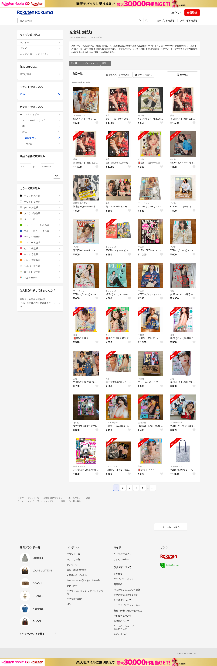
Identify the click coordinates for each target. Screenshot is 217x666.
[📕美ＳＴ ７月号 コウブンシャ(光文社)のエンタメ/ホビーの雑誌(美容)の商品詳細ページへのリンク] (150, 451)
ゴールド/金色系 (31, 271)
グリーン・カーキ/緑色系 (36, 225)
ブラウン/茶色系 (31, 213)
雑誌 (104, 63)
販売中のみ (111, 74)
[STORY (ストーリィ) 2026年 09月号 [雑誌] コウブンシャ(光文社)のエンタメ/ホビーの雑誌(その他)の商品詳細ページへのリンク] (183, 144)
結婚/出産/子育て (80, 203)
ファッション (79, 115)
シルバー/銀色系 (31, 265)
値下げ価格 (25, 74)
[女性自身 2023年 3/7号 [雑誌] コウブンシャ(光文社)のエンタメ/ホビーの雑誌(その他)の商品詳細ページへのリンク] (86, 407)
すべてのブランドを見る (32, 633)
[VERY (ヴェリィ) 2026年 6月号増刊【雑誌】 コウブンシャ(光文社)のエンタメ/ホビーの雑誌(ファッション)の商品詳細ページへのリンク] (183, 407)
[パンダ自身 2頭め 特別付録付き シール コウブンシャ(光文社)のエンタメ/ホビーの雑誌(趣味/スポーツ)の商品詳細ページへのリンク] (86, 451)
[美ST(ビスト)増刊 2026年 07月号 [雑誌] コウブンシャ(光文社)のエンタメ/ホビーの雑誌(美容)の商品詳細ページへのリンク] (183, 363)
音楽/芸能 (142, 422)
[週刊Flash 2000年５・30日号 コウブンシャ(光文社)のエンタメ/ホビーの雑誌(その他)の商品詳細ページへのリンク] (86, 232)
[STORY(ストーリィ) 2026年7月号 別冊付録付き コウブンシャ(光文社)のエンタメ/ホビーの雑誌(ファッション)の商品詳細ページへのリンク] (86, 100)
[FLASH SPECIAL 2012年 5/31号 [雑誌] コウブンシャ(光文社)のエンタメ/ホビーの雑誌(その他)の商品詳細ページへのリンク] (150, 232)
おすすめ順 (124, 74)
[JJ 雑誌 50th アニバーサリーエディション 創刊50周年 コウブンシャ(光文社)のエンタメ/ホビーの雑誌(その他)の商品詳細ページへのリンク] (150, 319)
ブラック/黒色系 (31, 195)
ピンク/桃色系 (30, 248)
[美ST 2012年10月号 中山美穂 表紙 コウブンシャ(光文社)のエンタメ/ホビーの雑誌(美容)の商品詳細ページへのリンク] (183, 275)
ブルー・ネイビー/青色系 (36, 230)
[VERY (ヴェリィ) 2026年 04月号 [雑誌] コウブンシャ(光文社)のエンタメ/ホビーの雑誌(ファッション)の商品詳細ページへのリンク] (118, 275)
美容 (107, 115)
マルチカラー (30, 277)
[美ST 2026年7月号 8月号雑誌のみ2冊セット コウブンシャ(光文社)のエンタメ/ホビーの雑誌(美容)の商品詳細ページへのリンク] (118, 363)
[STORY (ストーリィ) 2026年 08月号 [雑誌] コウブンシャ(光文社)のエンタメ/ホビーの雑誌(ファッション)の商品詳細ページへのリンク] (118, 232)
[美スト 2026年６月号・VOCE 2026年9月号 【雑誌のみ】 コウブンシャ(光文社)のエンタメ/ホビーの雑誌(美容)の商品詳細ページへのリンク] (118, 188)
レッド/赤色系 (30, 254)
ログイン (175, 12)
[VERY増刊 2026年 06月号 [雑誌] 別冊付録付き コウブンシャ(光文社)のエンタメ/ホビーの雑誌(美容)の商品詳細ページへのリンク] (86, 363)
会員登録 (192, 12)
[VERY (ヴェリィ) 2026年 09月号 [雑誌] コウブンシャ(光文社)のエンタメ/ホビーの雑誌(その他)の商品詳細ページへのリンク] (150, 100)
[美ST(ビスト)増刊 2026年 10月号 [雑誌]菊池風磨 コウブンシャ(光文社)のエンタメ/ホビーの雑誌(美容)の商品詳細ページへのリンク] (118, 100)
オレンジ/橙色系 (31, 260)
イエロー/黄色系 (31, 242)
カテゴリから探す (166, 20)
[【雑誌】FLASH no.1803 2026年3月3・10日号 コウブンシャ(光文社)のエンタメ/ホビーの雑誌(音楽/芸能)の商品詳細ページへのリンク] (150, 407)
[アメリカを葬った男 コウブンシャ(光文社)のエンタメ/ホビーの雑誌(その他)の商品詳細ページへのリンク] (150, 363)
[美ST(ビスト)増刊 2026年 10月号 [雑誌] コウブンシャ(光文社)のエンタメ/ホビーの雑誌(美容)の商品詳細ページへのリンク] (183, 100)
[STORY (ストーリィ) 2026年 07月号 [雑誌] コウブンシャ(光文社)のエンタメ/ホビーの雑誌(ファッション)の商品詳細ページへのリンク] (150, 188)
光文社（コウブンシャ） (83, 63)
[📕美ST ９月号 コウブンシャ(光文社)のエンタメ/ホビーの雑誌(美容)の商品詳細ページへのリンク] (86, 319)
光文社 (23, 94)
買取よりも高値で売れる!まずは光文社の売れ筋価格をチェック (37, 303)
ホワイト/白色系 (31, 201)
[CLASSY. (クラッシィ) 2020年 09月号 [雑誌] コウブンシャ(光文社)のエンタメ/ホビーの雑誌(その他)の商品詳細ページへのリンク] (183, 188)
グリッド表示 (144, 74)
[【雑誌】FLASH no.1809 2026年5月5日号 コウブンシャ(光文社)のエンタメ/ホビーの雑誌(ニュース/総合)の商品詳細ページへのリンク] (118, 407)
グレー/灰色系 (30, 207)
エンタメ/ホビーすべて (33, 120)
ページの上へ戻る (171, 527)
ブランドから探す (189, 20)
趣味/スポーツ (79, 466)
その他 (141, 115)
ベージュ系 (29, 219)
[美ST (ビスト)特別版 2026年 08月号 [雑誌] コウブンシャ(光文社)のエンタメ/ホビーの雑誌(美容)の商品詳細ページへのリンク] (183, 319)
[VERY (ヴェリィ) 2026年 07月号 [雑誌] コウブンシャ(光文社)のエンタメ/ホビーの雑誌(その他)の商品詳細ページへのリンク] (183, 232)
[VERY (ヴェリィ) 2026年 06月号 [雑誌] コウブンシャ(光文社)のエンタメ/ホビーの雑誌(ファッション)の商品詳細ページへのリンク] (86, 275)
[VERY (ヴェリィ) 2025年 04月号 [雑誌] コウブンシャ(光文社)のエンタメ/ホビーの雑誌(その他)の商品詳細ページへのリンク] (150, 275)
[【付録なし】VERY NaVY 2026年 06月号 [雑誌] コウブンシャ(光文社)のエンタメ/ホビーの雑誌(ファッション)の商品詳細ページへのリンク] (118, 451)
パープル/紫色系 (31, 236)
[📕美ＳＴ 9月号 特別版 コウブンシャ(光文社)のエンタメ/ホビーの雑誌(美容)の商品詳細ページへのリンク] (118, 319)
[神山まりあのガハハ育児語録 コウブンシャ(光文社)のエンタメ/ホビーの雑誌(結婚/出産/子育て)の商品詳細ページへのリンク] (86, 188)
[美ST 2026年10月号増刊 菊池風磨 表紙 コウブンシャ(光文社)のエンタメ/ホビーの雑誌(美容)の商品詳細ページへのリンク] (118, 144)
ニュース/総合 (112, 422)
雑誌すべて (30, 137)
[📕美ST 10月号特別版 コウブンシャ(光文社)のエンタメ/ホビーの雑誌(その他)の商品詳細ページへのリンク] (150, 144)
